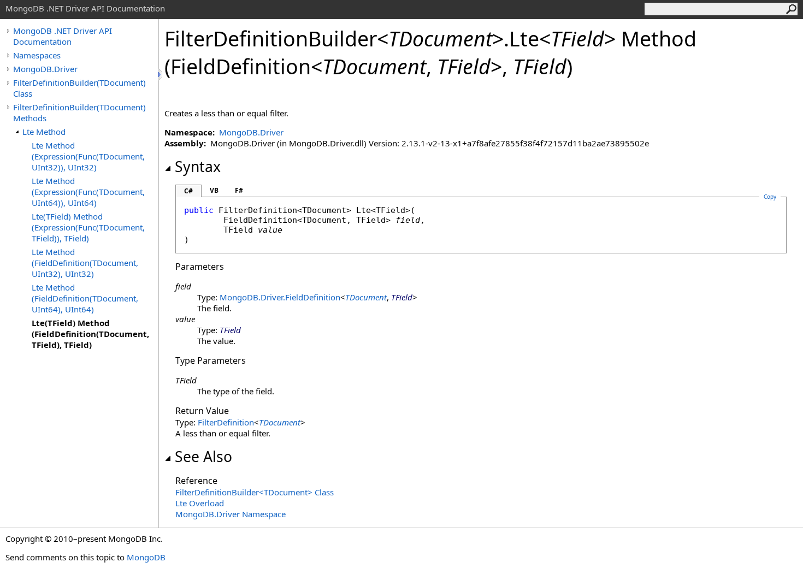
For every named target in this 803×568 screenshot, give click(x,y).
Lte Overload (199, 503)
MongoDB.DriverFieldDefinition (280, 297)
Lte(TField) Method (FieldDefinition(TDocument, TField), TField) (90, 333)
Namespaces (37, 55)
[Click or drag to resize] (161, 74)
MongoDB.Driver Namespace (230, 513)
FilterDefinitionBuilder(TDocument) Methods (79, 112)
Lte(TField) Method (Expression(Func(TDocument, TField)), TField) (88, 227)
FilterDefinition (226, 422)
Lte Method (44, 131)
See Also (203, 456)
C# (188, 191)
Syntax (198, 166)
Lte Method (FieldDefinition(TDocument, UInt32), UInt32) (85, 262)
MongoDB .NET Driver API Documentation (62, 36)
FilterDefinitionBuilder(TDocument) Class (79, 88)
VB (214, 190)
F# (239, 190)
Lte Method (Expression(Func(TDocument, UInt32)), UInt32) (88, 156)
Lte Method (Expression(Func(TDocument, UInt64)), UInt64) (88, 191)
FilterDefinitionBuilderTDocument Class (254, 492)
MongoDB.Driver (45, 68)
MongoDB (146, 557)
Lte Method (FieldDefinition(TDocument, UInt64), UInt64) (85, 298)
